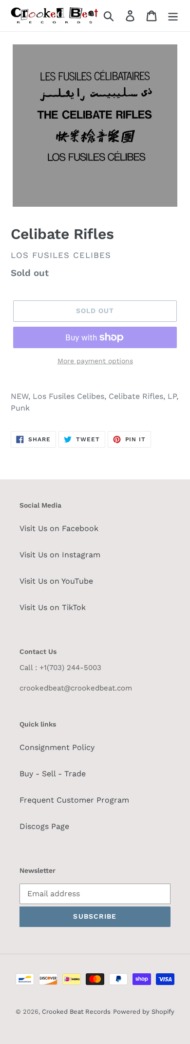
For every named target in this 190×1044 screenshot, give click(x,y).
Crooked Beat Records (76, 1011)
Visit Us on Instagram (59, 554)
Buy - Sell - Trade (52, 773)
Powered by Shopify (143, 1011)
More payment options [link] (95, 361)
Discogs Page (44, 826)
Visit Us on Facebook (58, 528)
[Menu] (173, 16)
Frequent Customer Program (74, 800)
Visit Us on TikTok (52, 607)
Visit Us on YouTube (56, 581)
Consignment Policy (57, 747)
